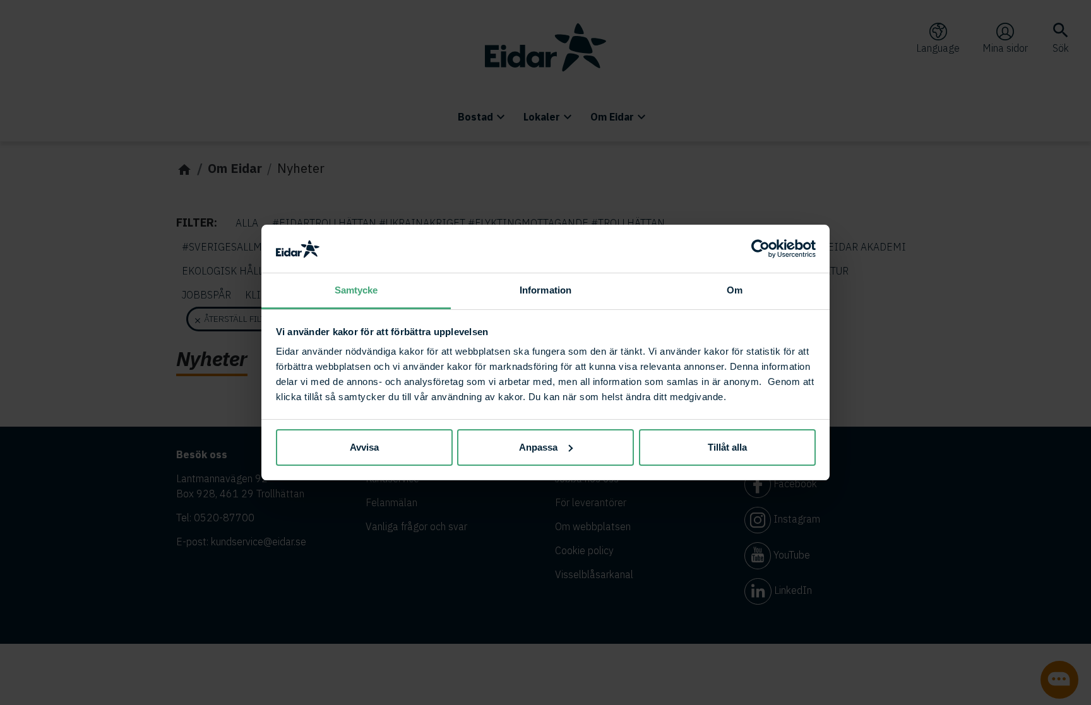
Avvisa (364, 447)
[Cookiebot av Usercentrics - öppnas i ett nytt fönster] (760, 248)
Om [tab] (734, 290)
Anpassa (538, 447)
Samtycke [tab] (356, 290)
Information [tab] (545, 290)
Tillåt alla (727, 447)
